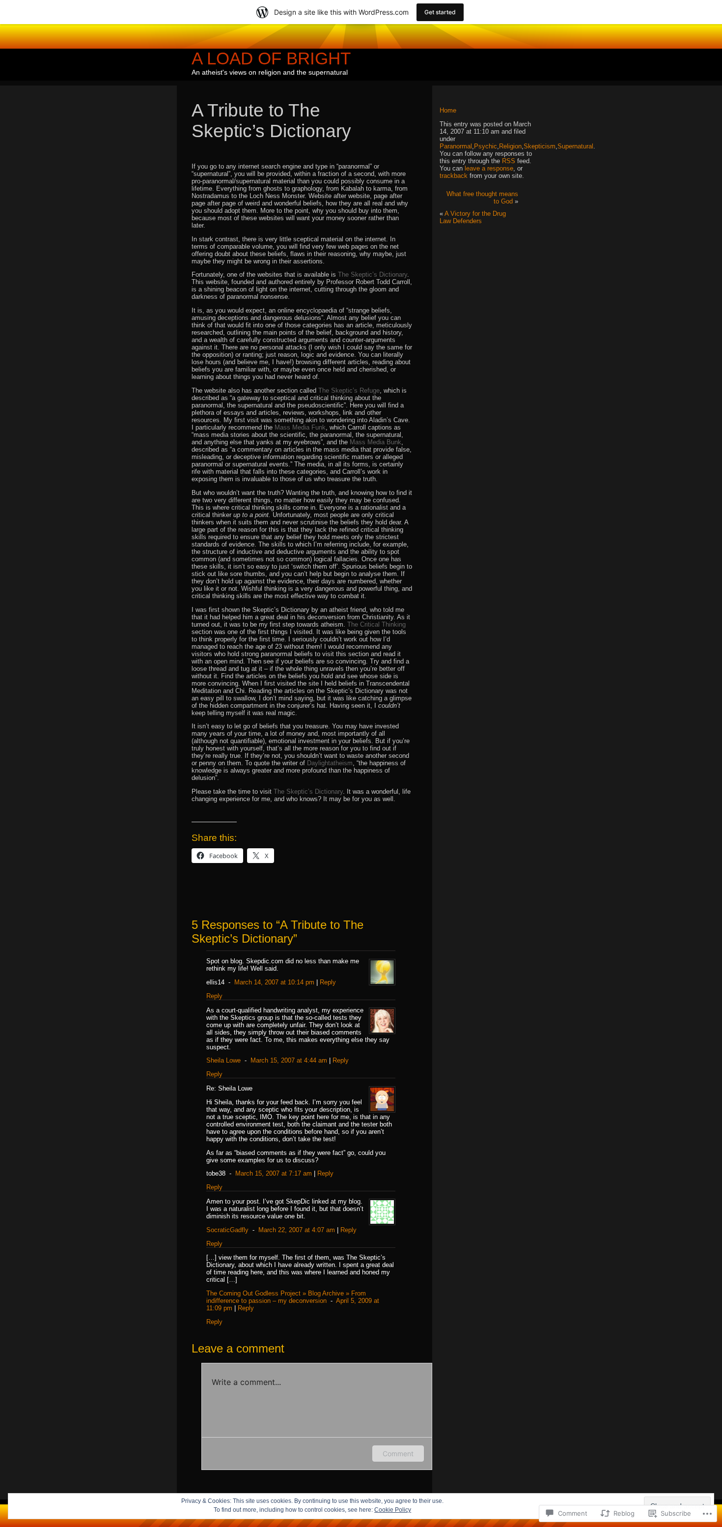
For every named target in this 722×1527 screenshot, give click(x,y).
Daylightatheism (330, 763)
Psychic (485, 146)
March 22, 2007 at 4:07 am (296, 1230)
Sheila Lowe (223, 1060)
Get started (440, 12)
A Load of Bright (271, 58)
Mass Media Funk (300, 427)
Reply (328, 982)
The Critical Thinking (376, 624)
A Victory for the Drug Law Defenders (473, 217)
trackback (454, 175)
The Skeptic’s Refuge (349, 390)
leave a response (489, 168)
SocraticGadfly (227, 1230)
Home (448, 110)
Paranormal (456, 146)
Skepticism (539, 146)
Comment (398, 1453)
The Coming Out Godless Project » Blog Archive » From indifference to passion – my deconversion (286, 1297)
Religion (510, 146)
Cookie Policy (392, 1509)
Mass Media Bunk (375, 442)
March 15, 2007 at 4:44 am (288, 1060)
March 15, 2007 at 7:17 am (273, 1173)
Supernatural (575, 146)
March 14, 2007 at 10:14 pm (274, 982)
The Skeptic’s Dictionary (372, 274)
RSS (508, 161)
